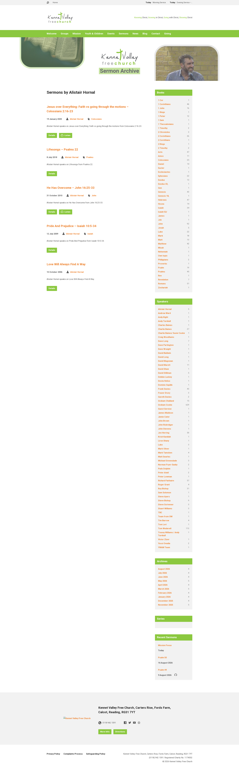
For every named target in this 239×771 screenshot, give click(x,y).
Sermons (123, 34)
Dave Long (163, 341)
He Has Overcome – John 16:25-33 (70, 188)
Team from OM (165, 516)
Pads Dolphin (164, 468)
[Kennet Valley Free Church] (76, 718)
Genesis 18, (163, 196)
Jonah (161, 228)
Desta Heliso (164, 381)
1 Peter (161, 116)
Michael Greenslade (167, 461)
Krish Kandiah (164, 437)
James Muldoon (165, 413)
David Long (163, 357)
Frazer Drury (164, 393)
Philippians (163, 260)
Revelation (163, 279)
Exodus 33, (163, 184)
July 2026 (162, 573)
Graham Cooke (165, 405)
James (161, 216)
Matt (160, 240)
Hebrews (162, 200)
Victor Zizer (163, 539)
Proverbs (162, 264)
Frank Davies (164, 389)
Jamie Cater (164, 417)
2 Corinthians (164, 136)
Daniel (161, 164)
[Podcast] (139, 722)
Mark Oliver (163, 449)
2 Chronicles (164, 132)
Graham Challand (166, 401)
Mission (77, 34)
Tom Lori (162, 524)
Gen (160, 188)
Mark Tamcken (165, 453)
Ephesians (163, 176)
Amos (161, 156)
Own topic (162, 256)
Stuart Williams (165, 508)
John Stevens (164, 429)
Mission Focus (165, 645)
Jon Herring (163, 433)
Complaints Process (73, 754)
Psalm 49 (162, 670)
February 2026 (165, 593)
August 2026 (164, 569)
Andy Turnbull (164, 321)
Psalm (161, 268)
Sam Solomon (164, 492)
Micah (161, 248)
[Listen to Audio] (175, 674)
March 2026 (163, 589)
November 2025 (165, 605)
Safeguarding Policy (95, 754)
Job (160, 220)
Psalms (89, 157)
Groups (64, 34)
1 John (161, 108)
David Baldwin (164, 353)
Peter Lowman (165, 476)
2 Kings (161, 144)
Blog (145, 34)
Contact (155, 34)
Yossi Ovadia (164, 543)
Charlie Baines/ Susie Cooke (171, 333)
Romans (162, 283)
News (135, 34)
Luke (160, 232)
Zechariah (163, 287)
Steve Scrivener (166, 504)
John (94, 195)
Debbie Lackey (165, 377)
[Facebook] (125, 722)
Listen (67, 135)
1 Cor (160, 100)
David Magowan (165, 361)
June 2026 (163, 577)
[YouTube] (134, 722)
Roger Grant (164, 484)
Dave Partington (166, 345)
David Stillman (164, 373)
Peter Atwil (163, 472)
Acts (160, 152)
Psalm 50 (162, 657)
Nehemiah (163, 252)
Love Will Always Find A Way (66, 264)
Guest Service (165, 409)
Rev (160, 275)
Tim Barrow (163, 520)
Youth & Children (94, 34)
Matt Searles (164, 457)
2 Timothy (162, 148)
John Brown (163, 421)
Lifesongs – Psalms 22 (62, 149)
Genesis (162, 192)
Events (111, 34)
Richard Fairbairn (166, 480)
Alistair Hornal (76, 119)
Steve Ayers (164, 496)
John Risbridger (165, 425)
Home (55, 2)
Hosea (161, 204)
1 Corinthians (164, 104)
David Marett (164, 365)
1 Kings (161, 112)
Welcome (52, 34)
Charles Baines (165, 325)
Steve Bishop (164, 500)
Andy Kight (163, 317)
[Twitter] (129, 722)
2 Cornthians (164, 140)
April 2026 (162, 585)
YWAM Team (164, 547)
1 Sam (161, 120)
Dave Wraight (164, 349)
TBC (160, 512)
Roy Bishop (163, 488)
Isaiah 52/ (162, 212)
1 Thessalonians (166, 124)
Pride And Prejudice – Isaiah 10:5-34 (71, 226)
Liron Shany (163, 441)
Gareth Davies (165, 397)
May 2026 (162, 581)
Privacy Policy (53, 754)
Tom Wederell (164, 528)
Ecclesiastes (164, 172)
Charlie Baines (165, 329)
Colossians (96, 119)
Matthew (162, 244)
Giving (167, 34)
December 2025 (165, 601)
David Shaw (163, 369)
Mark (160, 236)
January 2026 (164, 597)
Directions (120, 732)
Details (52, 135)
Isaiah (90, 234)
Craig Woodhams (166, 337)
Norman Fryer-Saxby (167, 464)
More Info (105, 732)
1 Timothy (162, 128)
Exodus (161, 180)
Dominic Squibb (165, 385)
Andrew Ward (164, 313)
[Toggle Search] (48, 3)
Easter (161, 168)
